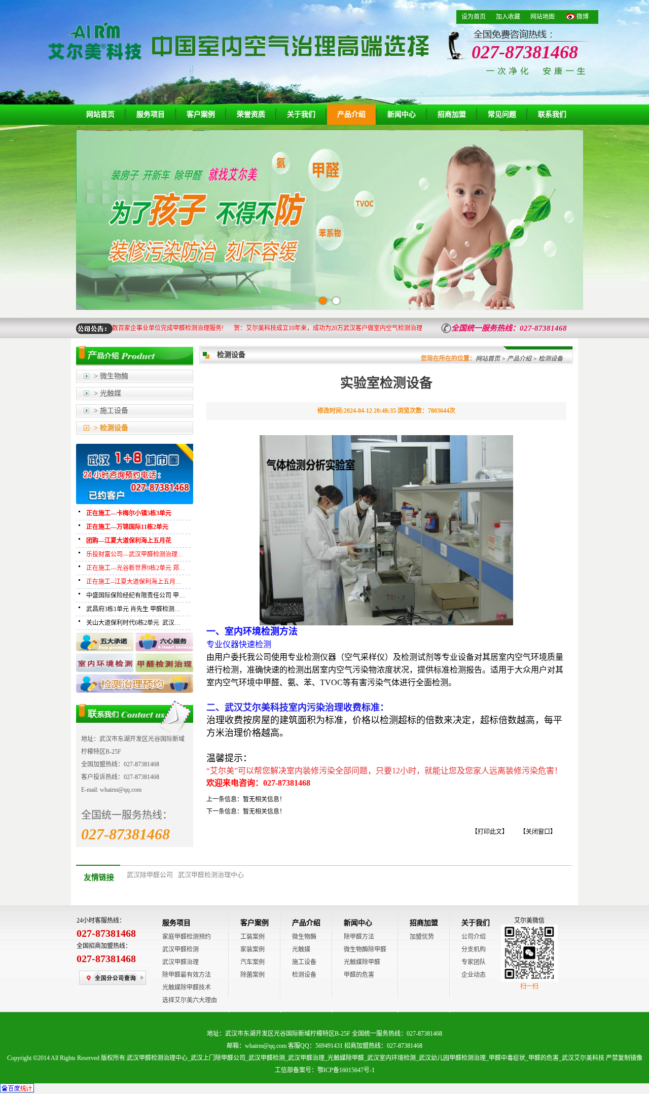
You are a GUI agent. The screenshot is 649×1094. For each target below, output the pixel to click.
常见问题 (502, 114)
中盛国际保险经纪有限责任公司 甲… (135, 595)
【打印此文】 (490, 831)
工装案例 (252, 936)
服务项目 (150, 114)
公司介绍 (473, 936)
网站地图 (542, 16)
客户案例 (201, 114)
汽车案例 (252, 962)
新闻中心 (401, 114)
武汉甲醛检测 (180, 949)
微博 (582, 16)
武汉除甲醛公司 (150, 874)
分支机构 (473, 949)
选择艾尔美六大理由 (189, 1000)
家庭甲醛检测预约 (186, 936)
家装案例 (252, 949)
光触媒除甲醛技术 (186, 987)
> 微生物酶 (111, 376)
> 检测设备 (111, 428)
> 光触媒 (107, 393)
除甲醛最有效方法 (186, 974)
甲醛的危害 (359, 974)
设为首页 (473, 16)
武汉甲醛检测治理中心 (211, 874)
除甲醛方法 (359, 936)
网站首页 (100, 114)
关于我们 (301, 114)
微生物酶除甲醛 (365, 949)
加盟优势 (422, 936)
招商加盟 (452, 114)
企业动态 (473, 974)
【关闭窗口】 (538, 831)
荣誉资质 (251, 114)
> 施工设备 (111, 410)
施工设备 (304, 962)
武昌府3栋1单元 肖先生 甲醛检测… (133, 609)
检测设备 (304, 974)
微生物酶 (304, 936)
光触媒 (301, 949)
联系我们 (552, 114)
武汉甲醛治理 (180, 962)
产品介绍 (351, 114)
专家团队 (473, 962)
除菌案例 (252, 974)
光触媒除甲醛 (362, 962)
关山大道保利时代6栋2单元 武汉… (133, 622)
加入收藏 (508, 16)
